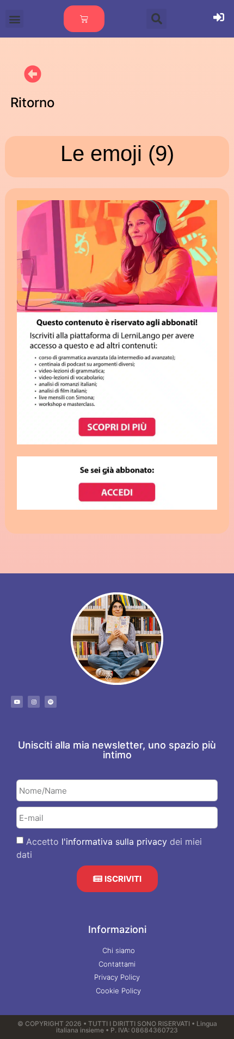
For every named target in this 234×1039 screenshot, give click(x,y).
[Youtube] (17, 702)
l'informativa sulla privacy (114, 841)
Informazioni (117, 929)
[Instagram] (34, 702)
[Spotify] (51, 702)
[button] (14, 19)
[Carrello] (84, 18)
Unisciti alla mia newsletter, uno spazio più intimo (117, 749)
